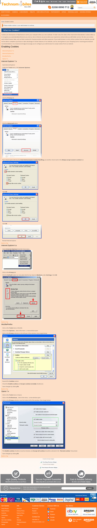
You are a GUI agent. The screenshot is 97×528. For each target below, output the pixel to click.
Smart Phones (5, 12)
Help (60, 1)
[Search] (94, 7)
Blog (18, 517)
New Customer (71, 1)
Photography (55, 12)
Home (47, 1)
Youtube (52, 517)
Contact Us (35, 513)
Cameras (15, 12)
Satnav (64, 12)
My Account (54, 1)
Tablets (32, 12)
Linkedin (52, 520)
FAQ (18, 524)
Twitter (52, 511)
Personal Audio (73, 12)
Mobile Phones (5, 511)
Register (34, 511)
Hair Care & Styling (43, 12)
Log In (64, 1)
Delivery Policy (20, 511)
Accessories (5, 15)
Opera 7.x (5, 59)
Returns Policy (20, 513)
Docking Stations (85, 12)
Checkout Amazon (21, 522)
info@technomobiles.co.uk (38, 521)
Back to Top (4, 243)
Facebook (52, 509)
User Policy (20, 515)
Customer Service (38, 506)
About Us (19, 508)
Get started (5, 506)
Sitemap (19, 520)
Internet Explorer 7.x (8, 51)
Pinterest (52, 514)
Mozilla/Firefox (6, 56)
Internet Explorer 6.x (8, 53)
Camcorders (24, 12)
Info (18, 506)
